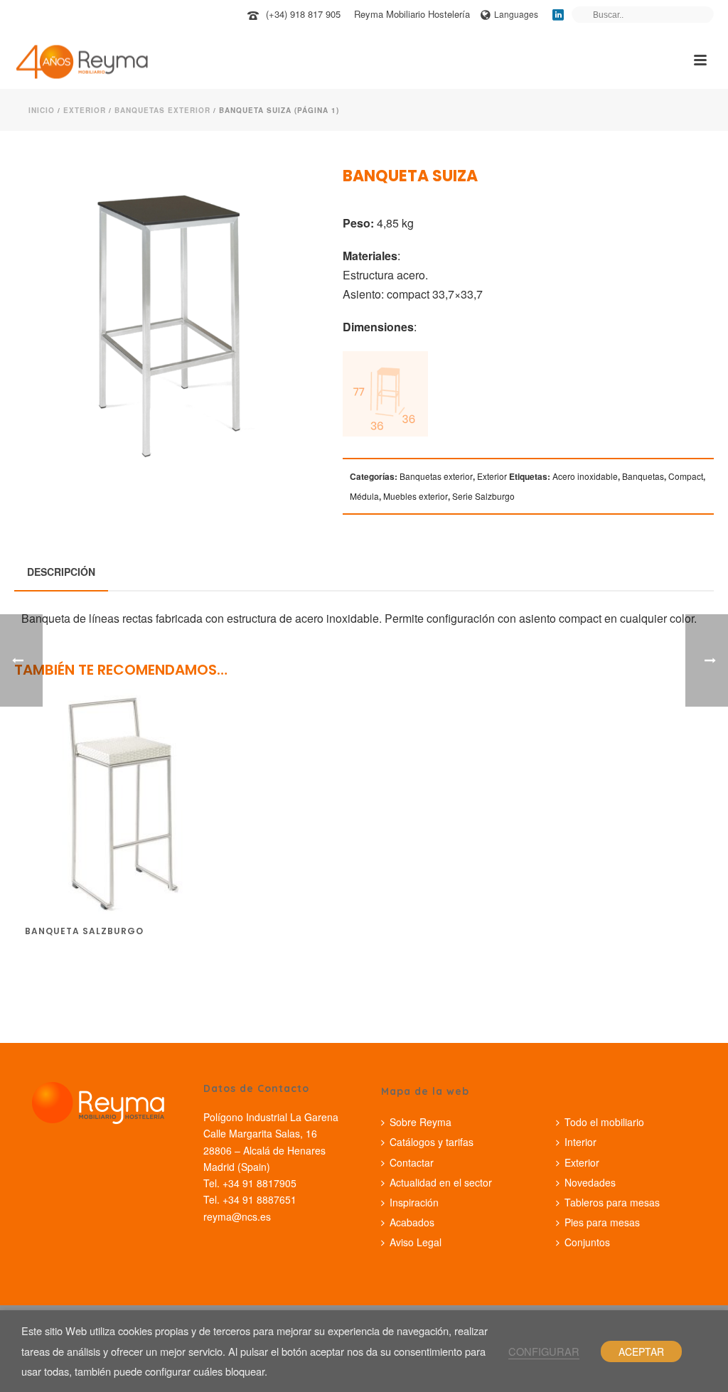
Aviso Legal (415, 1242)
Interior (580, 1142)
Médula (364, 496)
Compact (685, 476)
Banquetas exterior (162, 110)
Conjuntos (587, 1242)
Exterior (84, 110)
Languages (516, 14)
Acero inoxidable (585, 476)
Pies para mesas (602, 1222)
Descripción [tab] (61, 571)
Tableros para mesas (612, 1202)
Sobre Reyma (420, 1122)
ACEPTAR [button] (641, 1351)
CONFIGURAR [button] (543, 1351)
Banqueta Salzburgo (84, 931)
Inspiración (414, 1202)
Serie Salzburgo (483, 496)
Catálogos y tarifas (431, 1142)
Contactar (412, 1162)
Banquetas (643, 476)
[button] (285, 196)
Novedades (590, 1182)
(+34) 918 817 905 (303, 14)
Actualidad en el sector (441, 1182)
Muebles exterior (415, 496)
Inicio (41, 110)
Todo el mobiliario (604, 1122)
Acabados (412, 1222)
